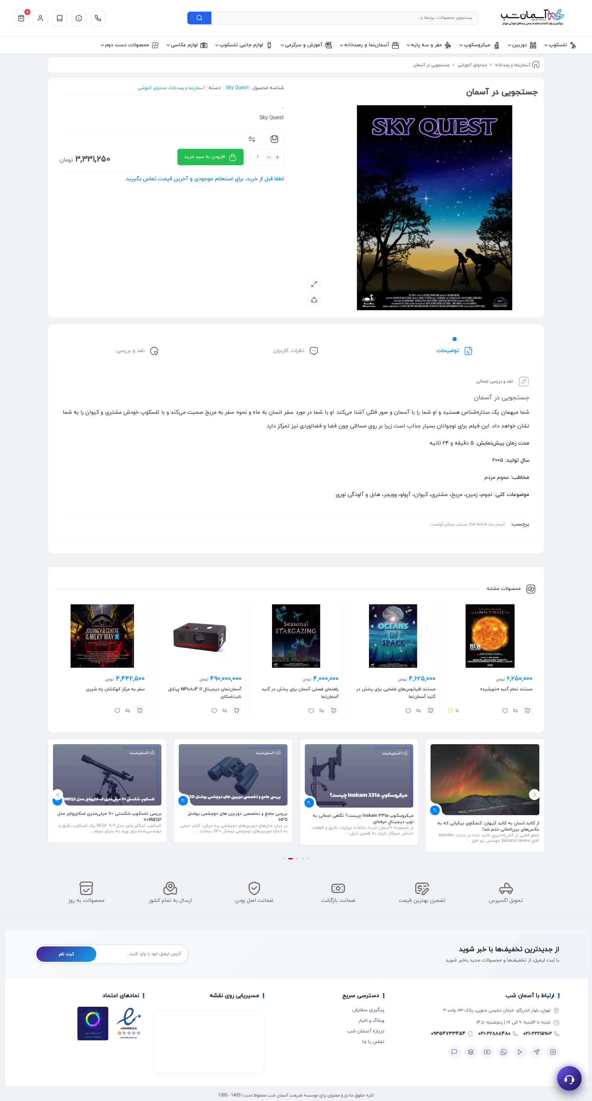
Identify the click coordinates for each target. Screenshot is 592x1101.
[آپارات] (520, 1051)
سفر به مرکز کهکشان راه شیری (115, 689)
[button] (527, 710)
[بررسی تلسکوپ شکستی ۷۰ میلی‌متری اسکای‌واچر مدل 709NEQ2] (233, 775)
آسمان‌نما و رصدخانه (513, 65)
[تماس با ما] (98, 18)
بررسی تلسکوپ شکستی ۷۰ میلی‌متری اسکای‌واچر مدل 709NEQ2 (235, 817)
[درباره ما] (78, 18)
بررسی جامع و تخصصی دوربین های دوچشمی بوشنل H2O (364, 817)
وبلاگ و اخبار (371, 1020)
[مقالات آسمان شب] (59, 18)
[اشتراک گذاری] (314, 299)
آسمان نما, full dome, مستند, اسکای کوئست (468, 524)
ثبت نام (66, 954)
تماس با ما (373, 1042)
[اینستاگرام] (552, 1051)
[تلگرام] (536, 1051)
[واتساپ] (503, 1051)
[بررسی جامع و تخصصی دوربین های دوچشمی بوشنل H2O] (359, 775)
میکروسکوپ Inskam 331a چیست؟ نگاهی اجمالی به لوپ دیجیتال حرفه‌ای (489, 819)
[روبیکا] (470, 1051)
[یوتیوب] (487, 1051)
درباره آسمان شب (365, 1031)
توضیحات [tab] (448, 350)
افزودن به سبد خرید (204, 157)
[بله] (454, 1051)
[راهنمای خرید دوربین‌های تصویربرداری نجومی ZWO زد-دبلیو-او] (107, 774)
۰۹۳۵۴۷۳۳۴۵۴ (448, 1033)
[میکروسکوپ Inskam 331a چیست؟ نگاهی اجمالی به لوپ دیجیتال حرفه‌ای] (485, 776)
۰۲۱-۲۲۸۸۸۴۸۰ (494, 1033)
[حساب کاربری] (40, 18)
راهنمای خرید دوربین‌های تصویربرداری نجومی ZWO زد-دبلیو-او (110, 816)
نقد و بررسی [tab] (131, 350)
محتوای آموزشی (472, 65)
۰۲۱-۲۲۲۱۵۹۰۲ (537, 1033)
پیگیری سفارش (368, 1010)
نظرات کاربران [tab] (289, 350)
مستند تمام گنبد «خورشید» (506, 689)
